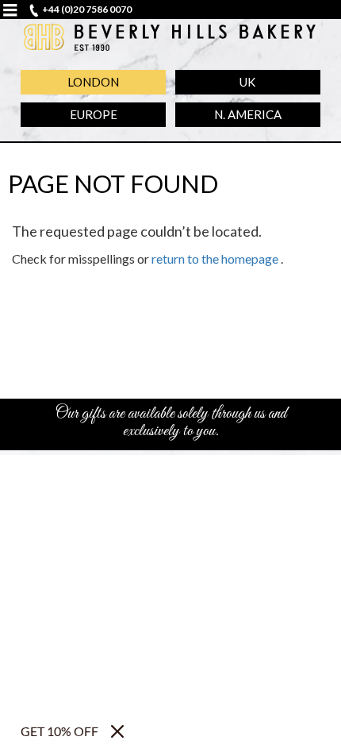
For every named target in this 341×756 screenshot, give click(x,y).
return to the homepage (214, 258)
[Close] (117, 731)
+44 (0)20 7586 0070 (87, 9)
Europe (93, 114)
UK (247, 82)
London (93, 82)
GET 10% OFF (59, 731)
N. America (248, 114)
